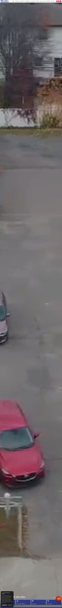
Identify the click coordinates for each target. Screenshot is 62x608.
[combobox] (53, 1)
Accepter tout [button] (4, 605)
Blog (44, 1)
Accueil (13, 1)
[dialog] (7, 599)
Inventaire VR (22, 1)
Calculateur (33, 1)
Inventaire (17, 1)
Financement (28, 1)
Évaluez (37, 1)
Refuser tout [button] (10, 605)
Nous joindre (48, 1)
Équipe (41, 1)
